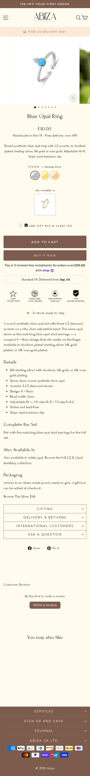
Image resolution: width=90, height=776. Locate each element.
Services (44, 711)
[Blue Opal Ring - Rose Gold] (24, 691)
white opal (35, 458)
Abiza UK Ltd (44, 741)
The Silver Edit (25, 496)
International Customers (45, 526)
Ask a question (45, 534)
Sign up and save (43, 721)
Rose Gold (55, 175)
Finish (45, 167)
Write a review (45, 605)
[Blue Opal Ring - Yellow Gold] (19, 691)
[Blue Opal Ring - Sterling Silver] (14, 691)
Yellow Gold (45, 175)
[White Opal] (45, 204)
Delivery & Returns (45, 517)
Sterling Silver (35, 175)
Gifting (45, 509)
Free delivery (54, 135)
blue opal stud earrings (53, 432)
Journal (44, 731)
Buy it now (45, 255)
